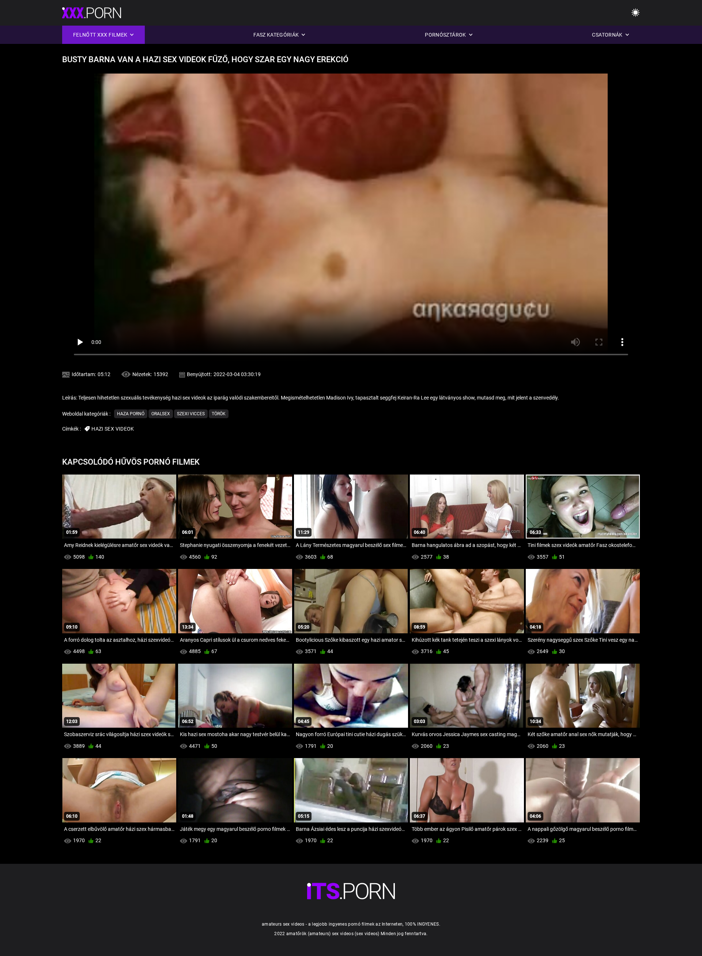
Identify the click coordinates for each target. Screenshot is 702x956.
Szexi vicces (191, 413)
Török (219, 413)
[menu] (635, 13)
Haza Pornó (130, 413)
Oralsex (160, 413)
